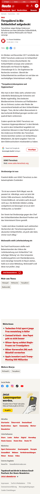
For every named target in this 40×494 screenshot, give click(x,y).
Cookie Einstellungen (8, 490)
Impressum (5, 483)
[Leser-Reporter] (27, 6)
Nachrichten (11, 14)
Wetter (33, 426)
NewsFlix (33, 2)
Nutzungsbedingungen (26, 487)
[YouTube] (22, 386)
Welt (18, 14)
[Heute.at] (6, 6)
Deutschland (27, 423)
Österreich (6, 10)
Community (23, 426)
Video (17, 456)
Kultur (16, 438)
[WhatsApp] (7, 48)
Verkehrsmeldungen (28, 453)
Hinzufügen (32, 150)
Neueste (33, 10)
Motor (3, 456)
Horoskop (32, 438)
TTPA (29, 483)
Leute (9, 438)
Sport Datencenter (8, 449)
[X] (7, 386)
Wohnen (15, 453)
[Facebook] (11, 48)
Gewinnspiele (23, 449)
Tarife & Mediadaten (18, 483)
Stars (3, 438)
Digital (23, 438)
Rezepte (33, 449)
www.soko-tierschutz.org (18, 163)
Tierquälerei (24, 283)
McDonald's (5, 371)
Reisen (10, 456)
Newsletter (5, 429)
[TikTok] (17, 386)
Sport (13, 10)
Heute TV (27, 441)
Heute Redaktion (15, 40)
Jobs (24, 2)
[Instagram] (12, 386)
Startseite (3, 14)
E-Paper (6, 2)
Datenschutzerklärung (9, 487)
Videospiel (5, 283)
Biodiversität (6, 287)
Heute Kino (18, 441)
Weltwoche (14, 283)
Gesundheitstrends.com (18, 464)
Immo (16, 2)
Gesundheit (5, 453)
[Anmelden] (31, 6)
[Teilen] (14, 48)
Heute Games (6, 441)
